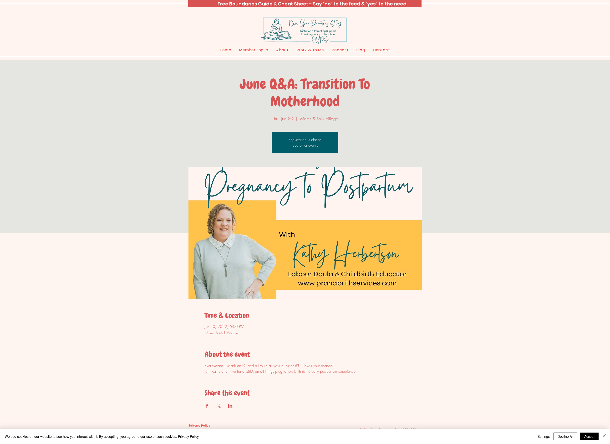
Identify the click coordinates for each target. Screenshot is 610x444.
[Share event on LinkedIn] (230, 406)
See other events (305, 145)
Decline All (565, 436)
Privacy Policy (188, 436)
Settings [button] (544, 436)
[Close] (604, 436)
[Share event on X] (218, 406)
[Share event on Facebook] (207, 406)
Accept (589, 436)
